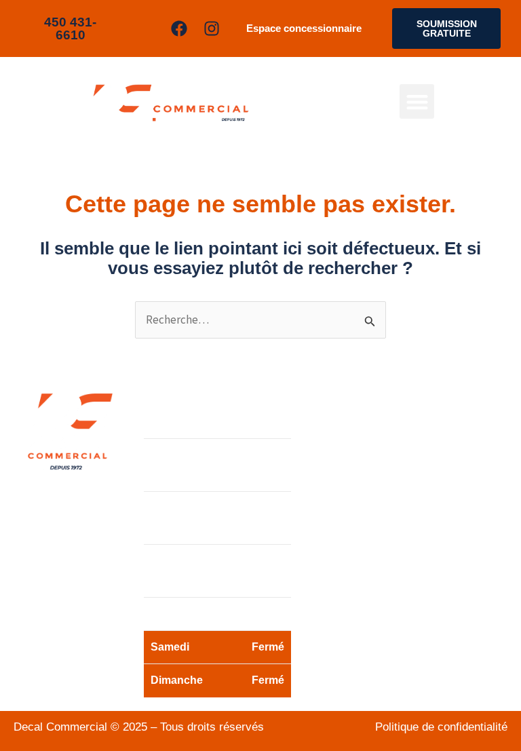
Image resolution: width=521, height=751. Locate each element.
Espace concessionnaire (304, 28)
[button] (417, 101)
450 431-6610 (378, 496)
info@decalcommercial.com (385, 536)
